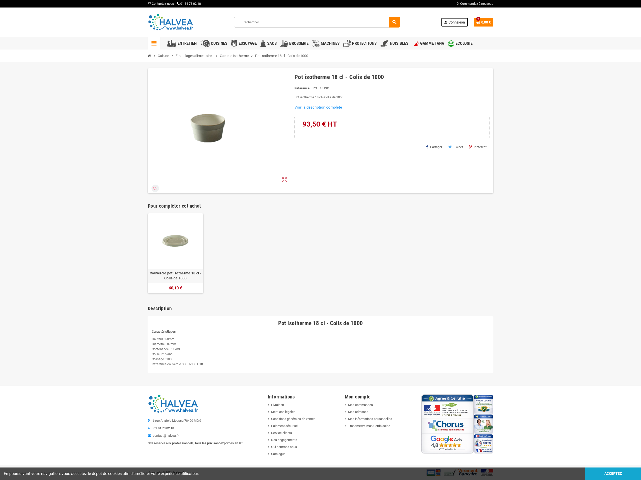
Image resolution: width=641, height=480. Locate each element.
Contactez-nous (162, 4)
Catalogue (278, 454)
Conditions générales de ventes (293, 419)
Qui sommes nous (284, 447)
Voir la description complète (318, 107)
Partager (436, 147)
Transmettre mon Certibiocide (369, 426)
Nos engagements (284, 440)
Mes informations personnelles (370, 419)
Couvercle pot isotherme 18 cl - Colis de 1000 (175, 275)
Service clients (281, 433)
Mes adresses (358, 412)
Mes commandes (360, 405)
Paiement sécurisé (284, 426)
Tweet (458, 147)
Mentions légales (283, 412)
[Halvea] (170, 22)
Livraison (277, 405)
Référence (301, 88)
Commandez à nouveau (474, 4)
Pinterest (480, 147)
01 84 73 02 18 (190, 4)
